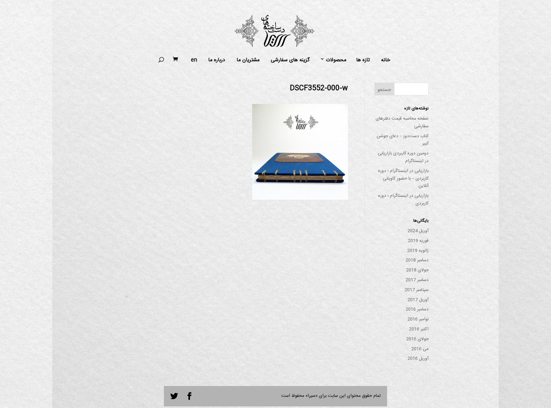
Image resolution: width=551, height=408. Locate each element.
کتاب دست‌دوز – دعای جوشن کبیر (403, 140)
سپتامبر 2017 (417, 290)
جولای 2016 (417, 339)
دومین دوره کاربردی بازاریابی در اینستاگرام (403, 157)
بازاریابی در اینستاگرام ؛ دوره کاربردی (403, 199)
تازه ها (363, 60)
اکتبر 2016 (419, 329)
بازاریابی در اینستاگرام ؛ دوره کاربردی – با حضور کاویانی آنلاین (403, 178)
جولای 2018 (417, 270)
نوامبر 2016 (418, 319)
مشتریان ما (248, 60)
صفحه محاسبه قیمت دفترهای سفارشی (402, 122)
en (194, 60)
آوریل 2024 (418, 231)
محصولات (336, 60)
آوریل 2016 (418, 358)
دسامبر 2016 (417, 309)
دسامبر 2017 (417, 280)
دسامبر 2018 (417, 260)
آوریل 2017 (418, 300)
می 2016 (420, 349)
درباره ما (216, 60)
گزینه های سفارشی (290, 60)
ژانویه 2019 (418, 251)
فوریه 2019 (418, 241)
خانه (385, 60)
